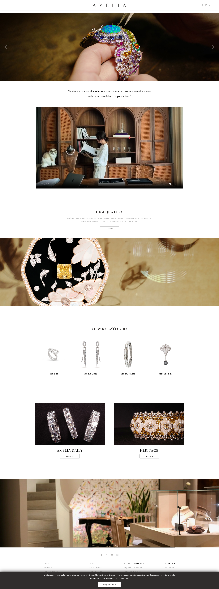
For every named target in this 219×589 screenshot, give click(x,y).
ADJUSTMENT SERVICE (133, 568)
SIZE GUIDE (169, 568)
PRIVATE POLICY (95, 568)
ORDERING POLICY (51, 571)
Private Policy (124, 578)
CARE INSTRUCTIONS (133, 571)
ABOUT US (48, 568)
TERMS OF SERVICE (96, 571)
